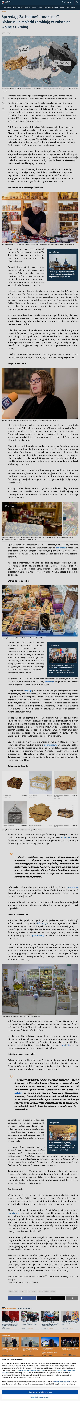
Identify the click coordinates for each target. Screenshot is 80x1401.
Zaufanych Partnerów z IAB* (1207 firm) (30, 1370)
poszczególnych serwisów (61, 1381)
